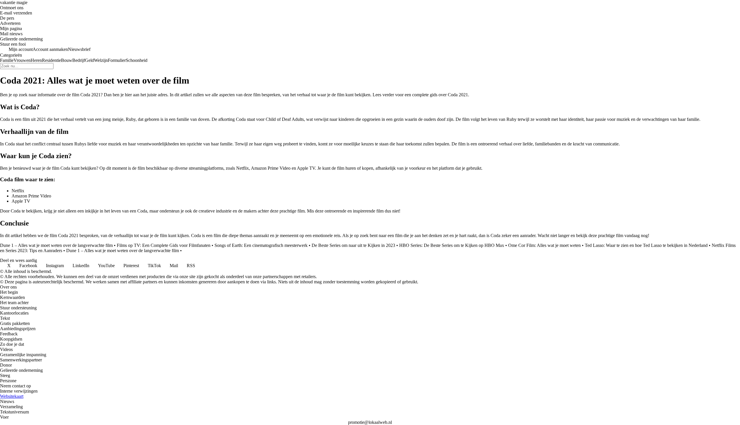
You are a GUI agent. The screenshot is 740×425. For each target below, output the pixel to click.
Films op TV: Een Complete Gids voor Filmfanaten (163, 245)
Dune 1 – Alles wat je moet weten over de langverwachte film (56, 245)
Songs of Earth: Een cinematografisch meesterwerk (261, 245)
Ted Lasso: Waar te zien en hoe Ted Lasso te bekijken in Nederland (646, 245)
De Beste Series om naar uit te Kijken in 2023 (353, 245)
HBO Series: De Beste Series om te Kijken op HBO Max (451, 245)
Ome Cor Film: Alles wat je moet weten (544, 245)
